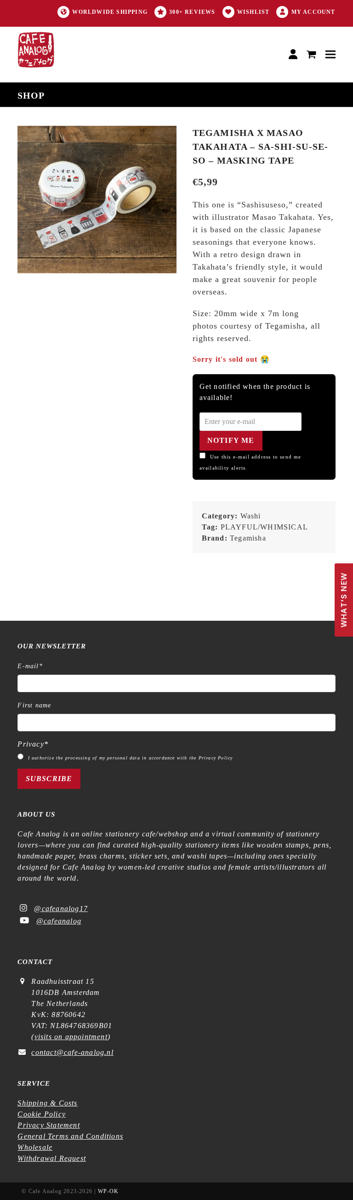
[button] (311, 54)
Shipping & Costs (47, 1103)
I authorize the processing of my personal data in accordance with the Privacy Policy (130, 757)
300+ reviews (192, 12)
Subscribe (49, 778)
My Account (313, 12)
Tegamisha (248, 538)
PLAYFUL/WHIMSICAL (264, 527)
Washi (250, 516)
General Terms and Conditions (70, 1136)
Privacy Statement (48, 1125)
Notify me (231, 440)
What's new (343, 600)
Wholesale (34, 1147)
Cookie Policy (41, 1114)
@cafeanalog (58, 921)
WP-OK (108, 1191)
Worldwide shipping (110, 12)
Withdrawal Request (51, 1158)
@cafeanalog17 (61, 908)
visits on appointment (71, 1037)
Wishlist (253, 12)
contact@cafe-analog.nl (72, 1052)
